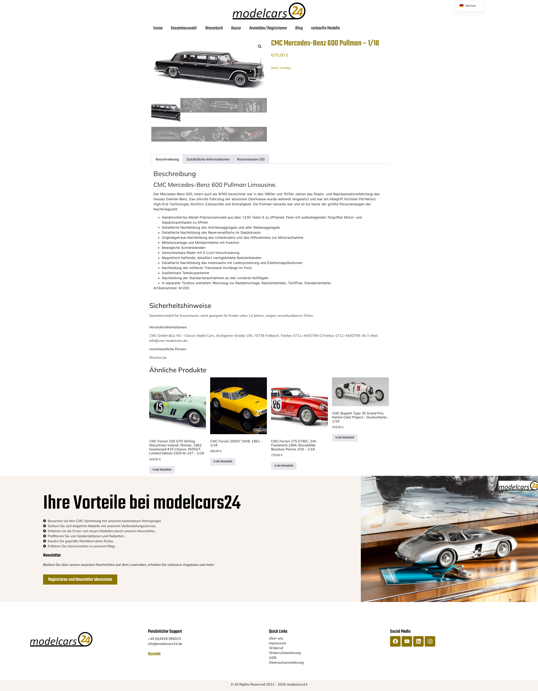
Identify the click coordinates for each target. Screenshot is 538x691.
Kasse (236, 28)
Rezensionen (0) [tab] (251, 159)
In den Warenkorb (162, 469)
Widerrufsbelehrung (285, 653)
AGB (272, 657)
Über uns (276, 638)
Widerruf (276, 648)
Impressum (277, 643)
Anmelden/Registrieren (268, 28)
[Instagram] (430, 641)
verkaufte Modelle (325, 28)
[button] (260, 46)
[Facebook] (395, 641)
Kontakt (154, 654)
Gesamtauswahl (184, 28)
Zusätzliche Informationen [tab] (208, 159)
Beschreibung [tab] (167, 159)
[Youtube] (407, 641)
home (157, 28)
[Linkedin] (418, 641)
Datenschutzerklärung (286, 662)
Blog (299, 28)
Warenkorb (214, 28)
